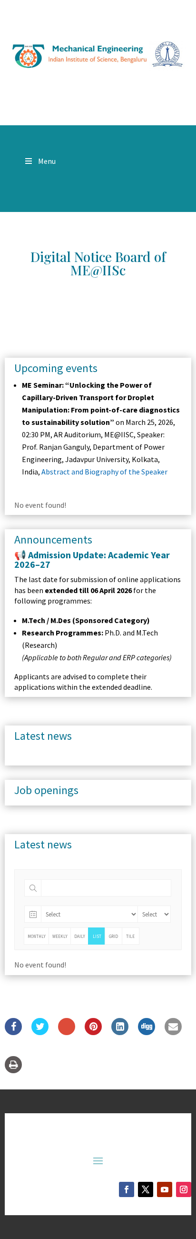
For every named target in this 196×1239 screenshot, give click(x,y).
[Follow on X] (145, 1189)
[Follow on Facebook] (126, 1189)
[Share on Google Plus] (66, 1032)
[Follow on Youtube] (164, 1189)
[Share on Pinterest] (93, 1032)
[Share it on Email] (173, 1032)
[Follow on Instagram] (183, 1189)
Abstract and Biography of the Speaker (104, 471)
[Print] (13, 1070)
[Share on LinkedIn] (119, 1032)
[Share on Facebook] (13, 1032)
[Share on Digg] (146, 1032)
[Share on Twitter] (40, 1032)
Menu (47, 161)
